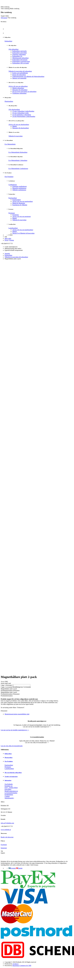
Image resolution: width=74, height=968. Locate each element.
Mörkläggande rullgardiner (20, 58)
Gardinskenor (12, 184)
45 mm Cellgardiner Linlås (20, 113)
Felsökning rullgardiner (19, 93)
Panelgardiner (12, 198)
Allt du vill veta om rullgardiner (18, 86)
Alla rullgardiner (13, 49)
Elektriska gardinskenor (19, 186)
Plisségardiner (9, 101)
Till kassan (4, 18)
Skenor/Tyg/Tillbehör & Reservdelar (23, 233)
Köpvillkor (8, 789)
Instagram (4, 848)
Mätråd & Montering (18, 203)
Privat (6, 240)
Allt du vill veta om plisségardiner (18, 124)
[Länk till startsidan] (12, 5)
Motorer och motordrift (19, 78)
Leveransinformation (11, 793)
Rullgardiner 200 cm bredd (20, 63)
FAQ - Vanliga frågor (11, 787)
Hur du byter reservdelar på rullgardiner (24, 91)
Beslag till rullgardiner (19, 75)
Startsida (7, 253)
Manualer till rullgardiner (19, 90)
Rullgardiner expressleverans (21, 61)
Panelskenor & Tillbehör (19, 205)
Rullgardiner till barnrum (19, 59)
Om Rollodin (9, 784)
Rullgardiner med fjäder (19, 53)
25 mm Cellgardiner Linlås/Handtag (23, 111)
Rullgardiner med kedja (19, 51)
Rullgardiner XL (17, 56)
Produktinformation (7, 690)
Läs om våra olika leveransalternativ (12, 746)
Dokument (16, 690)
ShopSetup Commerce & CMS (21, 965)
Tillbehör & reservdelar (15, 136)
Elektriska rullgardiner (19, 54)
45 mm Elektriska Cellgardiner (21, 115)
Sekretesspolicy (9, 798)
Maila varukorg (14, 8)
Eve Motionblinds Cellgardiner (17, 160)
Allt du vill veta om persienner (21, 216)
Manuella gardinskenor (19, 188)
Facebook (4, 844)
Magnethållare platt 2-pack (9, 689)
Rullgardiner (8, 41)
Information (8, 780)
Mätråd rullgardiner (18, 88)
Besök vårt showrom (7, 837)
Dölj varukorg (5, 7)
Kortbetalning (9, 794)
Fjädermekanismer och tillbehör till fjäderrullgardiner (28, 76)
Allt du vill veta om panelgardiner (22, 201)
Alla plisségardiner (14, 109)
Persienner (11, 213)
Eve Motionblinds (10, 144)
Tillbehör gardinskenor (19, 190)
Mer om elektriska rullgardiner (13, 772)
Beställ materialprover (11, 791)
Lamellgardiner (13, 228)
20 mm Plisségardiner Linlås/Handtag (23, 116)
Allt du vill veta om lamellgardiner (22, 230)
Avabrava (15, 964)
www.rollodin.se (6, 829)
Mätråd (14, 126)
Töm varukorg (5, 8)
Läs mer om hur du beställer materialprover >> (15, 730)
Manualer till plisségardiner (20, 128)
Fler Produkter (9, 176)
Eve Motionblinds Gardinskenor (18, 168)
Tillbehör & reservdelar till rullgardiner (20, 71)
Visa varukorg (12, 18)
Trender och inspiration (11, 776)
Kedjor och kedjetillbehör (20, 73)
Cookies (7, 796)
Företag (11, 240)
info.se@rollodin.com (7, 823)
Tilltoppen (3, 852)
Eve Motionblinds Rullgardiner (17, 152)
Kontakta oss (9, 786)
